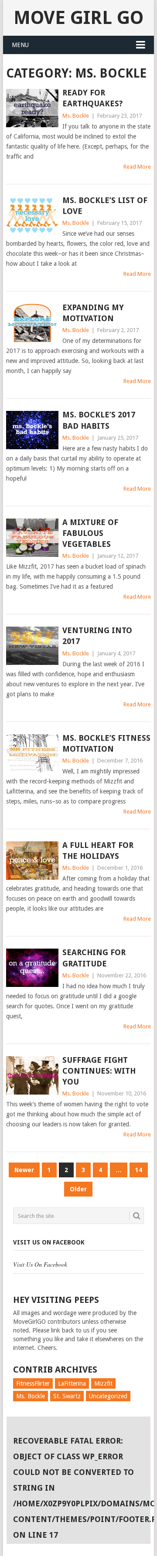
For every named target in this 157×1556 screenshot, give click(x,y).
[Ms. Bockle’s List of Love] (32, 216)
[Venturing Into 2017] (32, 646)
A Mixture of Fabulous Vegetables (90, 533)
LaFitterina (72, 1383)
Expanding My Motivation (93, 313)
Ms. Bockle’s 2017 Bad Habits (98, 420)
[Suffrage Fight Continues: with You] (32, 1075)
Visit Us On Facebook (49, 1242)
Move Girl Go (78, 17)
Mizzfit (103, 1383)
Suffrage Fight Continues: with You (99, 1070)
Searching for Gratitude (94, 958)
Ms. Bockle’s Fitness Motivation (106, 743)
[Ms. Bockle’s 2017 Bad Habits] (32, 430)
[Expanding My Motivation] (32, 323)
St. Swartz (67, 1396)
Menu (20, 44)
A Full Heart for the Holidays (97, 851)
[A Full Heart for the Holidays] (32, 860)
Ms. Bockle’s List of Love (104, 206)
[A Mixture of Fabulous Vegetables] (32, 538)
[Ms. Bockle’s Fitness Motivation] (32, 753)
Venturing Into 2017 (97, 636)
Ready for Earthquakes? (92, 98)
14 (138, 1169)
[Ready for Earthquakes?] (32, 108)
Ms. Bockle (75, 115)
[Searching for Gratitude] (32, 968)
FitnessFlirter (33, 1383)
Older (78, 1189)
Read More (137, 166)
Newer (24, 1169)
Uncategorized (108, 1396)
